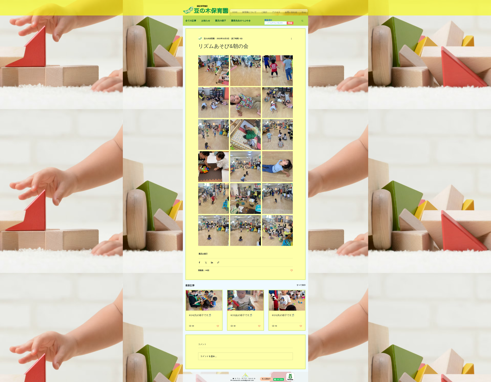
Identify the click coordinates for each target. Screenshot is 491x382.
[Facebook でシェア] (199, 262)
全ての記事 (190, 20)
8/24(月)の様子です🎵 (200, 315)
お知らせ (205, 20)
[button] (249, 12)
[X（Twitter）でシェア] (205, 262)
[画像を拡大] (213, 70)
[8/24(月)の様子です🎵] (204, 300)
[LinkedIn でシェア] (212, 262)
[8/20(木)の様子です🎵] (287, 300)
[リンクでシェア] (218, 262)
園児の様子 (220, 20)
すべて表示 (301, 285)
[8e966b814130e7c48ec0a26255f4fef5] (290, 377)
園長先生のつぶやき (241, 20)
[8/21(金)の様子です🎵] (245, 300)
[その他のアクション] (291, 38)
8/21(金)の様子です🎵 (241, 315)
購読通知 (268, 20)
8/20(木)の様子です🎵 (283, 315)
